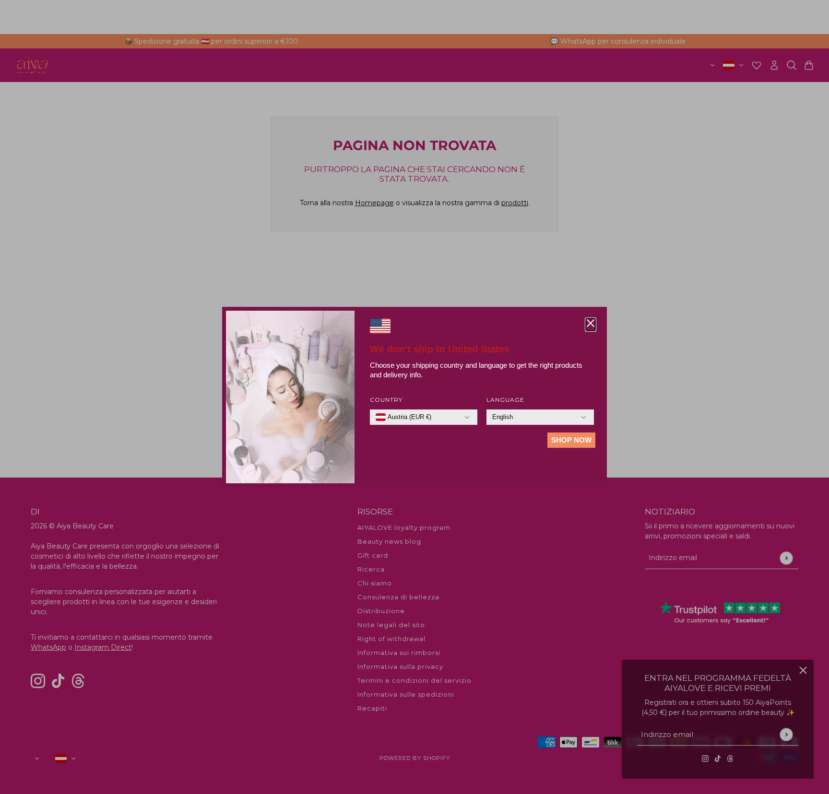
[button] (590, 324)
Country (386, 399)
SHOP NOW (571, 440)
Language (505, 399)
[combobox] (403, 417)
